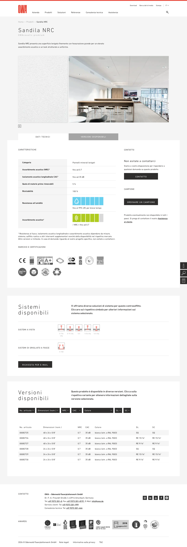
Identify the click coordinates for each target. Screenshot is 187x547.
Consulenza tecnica (94, 12)
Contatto (141, 176)
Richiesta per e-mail (35, 365)
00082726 (24, 438)
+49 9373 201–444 (74, 508)
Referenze (75, 12)
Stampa (158, 5)
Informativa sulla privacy (84, 542)
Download (133, 5)
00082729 (24, 454)
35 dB (87, 432)
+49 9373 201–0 (55, 501)
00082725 (24, 432)
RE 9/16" (140, 443)
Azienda (35, 12)
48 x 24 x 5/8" (49, 432)
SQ (137, 432)
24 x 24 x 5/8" (49, 449)
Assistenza (113, 12)
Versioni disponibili (93, 137)
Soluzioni (61, 12)
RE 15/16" (140, 438)
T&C (101, 542)
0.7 (79, 432)
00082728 (24, 449)
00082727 (24, 443)
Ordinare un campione (141, 202)
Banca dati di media (146, 5)
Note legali (64, 542)
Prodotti (48, 12)
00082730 (24, 459)
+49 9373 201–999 (70, 504)
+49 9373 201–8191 (75, 501)
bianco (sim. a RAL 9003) (106, 432)
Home (21, 22)
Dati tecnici (43, 137)
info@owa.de (97, 501)
